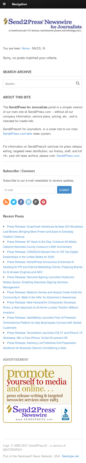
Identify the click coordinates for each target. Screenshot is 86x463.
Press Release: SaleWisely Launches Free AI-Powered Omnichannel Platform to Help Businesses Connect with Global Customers (42, 322)
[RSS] (6, 202)
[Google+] (36, 202)
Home (25, 48)
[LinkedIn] (28, 202)
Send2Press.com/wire (17, 133)
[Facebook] (21, 202)
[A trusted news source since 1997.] (43, 30)
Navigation (19, 4)
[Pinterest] (43, 202)
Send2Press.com (68, 155)
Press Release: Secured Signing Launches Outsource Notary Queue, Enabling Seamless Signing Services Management (38, 282)
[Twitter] (14, 202)
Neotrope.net (70, 456)
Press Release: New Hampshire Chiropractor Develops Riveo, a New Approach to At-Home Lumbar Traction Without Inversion (40, 307)
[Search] (78, 83)
